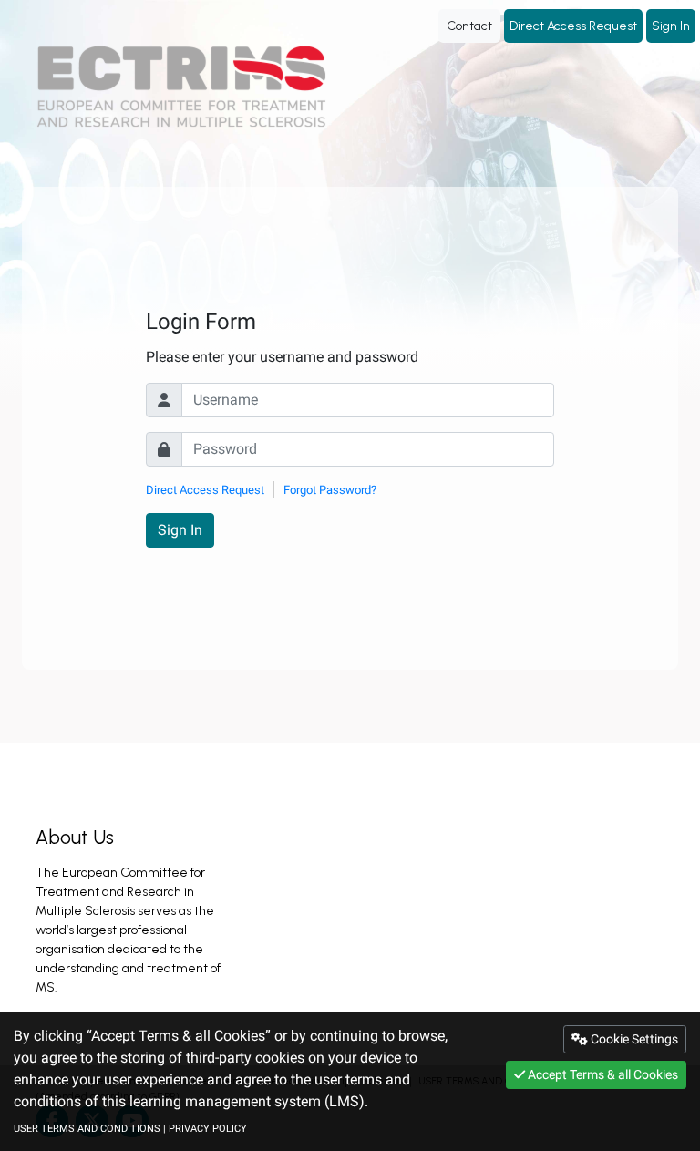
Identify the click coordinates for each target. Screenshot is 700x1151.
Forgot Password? (329, 490)
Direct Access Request (573, 26)
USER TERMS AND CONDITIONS (87, 1129)
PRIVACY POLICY (208, 1129)
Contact (469, 26)
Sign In (671, 26)
